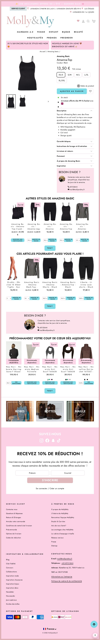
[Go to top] (94, 624)
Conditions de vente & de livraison (19, 525)
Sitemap (54, 545)
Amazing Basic (63, 56)
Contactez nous (11, 509)
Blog (8, 559)
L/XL (86, 74)
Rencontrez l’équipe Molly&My (62, 517)
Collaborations (11, 571)
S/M (70, 74)
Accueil (42, 51)
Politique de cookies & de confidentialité (66, 581)
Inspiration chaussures (14, 580)
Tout (50, 248)
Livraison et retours (65, 151)
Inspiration (61, 166)
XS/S (61, 74)
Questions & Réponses (14, 513)
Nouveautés (35, 37)
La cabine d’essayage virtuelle (62, 533)
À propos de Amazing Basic (68, 161)
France (50, 628)
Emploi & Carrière (58, 521)
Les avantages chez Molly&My (62, 529)
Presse (53, 541)
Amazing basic (53, 51)
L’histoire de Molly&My (59, 513)
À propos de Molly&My (59, 509)
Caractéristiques (63, 141)
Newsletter (10, 592)
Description (61, 110)
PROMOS (52, 37)
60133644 (73, 187)
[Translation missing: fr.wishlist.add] (90, 91)
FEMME (41, 32)
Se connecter (41, 488)
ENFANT (53, 32)
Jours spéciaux (11, 600)
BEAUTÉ (78, 32)
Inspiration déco (12, 588)
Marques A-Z (25, 32)
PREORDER (66, 37)
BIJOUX (66, 32)
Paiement (61, 156)
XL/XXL (62, 80)
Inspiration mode (12, 576)
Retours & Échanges (13, 517)
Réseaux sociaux (57, 537)
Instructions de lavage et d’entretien (72, 146)
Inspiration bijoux (12, 584)
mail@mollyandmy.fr (77, 189)
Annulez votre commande (15, 521)
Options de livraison (13, 533)
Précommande (11, 529)
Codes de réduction (13, 537)
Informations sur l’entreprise (61, 576)
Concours (9, 567)
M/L (78, 74)
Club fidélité (10, 563)
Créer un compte (57, 488)
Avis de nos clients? (58, 525)
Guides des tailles (12, 604)
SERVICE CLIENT (18, 8)
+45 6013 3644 (67, 563)
